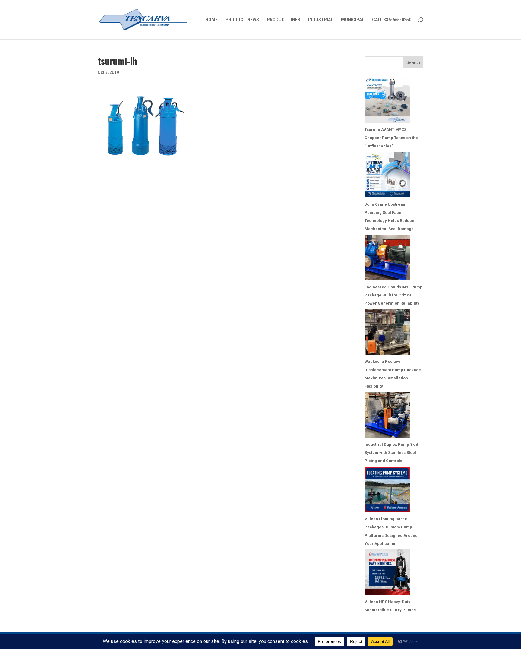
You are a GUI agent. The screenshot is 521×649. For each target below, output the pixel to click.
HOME (211, 19)
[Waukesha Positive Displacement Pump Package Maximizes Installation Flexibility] (387, 333)
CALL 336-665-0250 (391, 19)
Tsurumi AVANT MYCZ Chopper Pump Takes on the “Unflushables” (391, 137)
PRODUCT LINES (283, 19)
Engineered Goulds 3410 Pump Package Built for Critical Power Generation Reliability (393, 295)
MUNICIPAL (352, 19)
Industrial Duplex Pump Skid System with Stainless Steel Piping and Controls (391, 452)
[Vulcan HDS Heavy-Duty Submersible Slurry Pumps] (387, 573)
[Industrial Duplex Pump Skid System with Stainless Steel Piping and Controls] (387, 416)
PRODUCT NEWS (242, 19)
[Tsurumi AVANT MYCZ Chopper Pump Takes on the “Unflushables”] (387, 101)
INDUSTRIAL (320, 19)
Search (413, 62)
